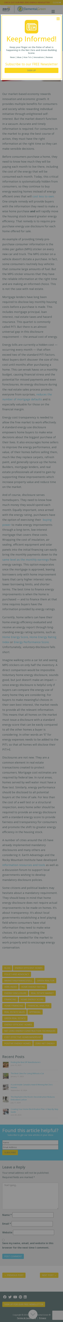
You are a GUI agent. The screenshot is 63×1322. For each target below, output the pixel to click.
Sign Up (31, 70)
